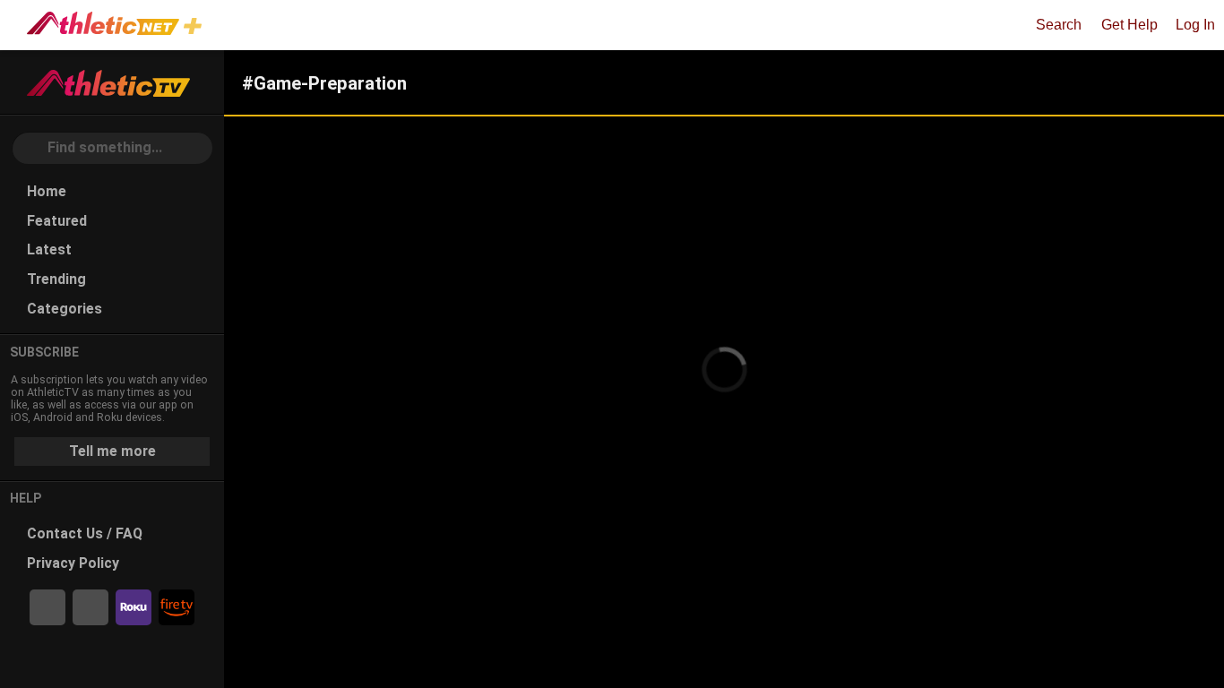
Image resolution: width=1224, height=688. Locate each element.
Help (26, 498)
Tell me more (112, 451)
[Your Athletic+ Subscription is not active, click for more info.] (196, 28)
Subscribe (44, 352)
